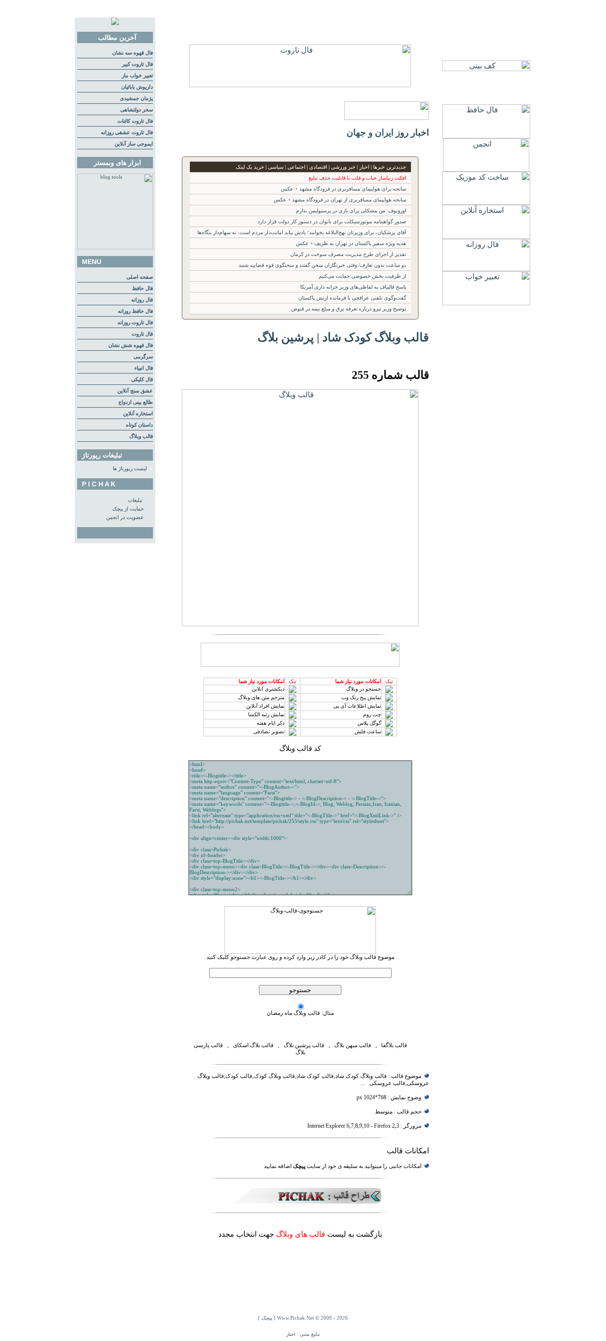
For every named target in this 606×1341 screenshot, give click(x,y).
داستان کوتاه (139, 425)
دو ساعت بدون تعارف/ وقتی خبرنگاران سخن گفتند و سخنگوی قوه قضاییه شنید (322, 265)
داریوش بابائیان (137, 87)
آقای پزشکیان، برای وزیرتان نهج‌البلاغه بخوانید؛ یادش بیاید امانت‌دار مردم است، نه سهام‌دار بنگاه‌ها (301, 232)
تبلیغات (135, 500)
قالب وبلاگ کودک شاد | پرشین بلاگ (343, 337)
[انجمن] (486, 169)
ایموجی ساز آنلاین (134, 143)
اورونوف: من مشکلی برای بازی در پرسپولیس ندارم (351, 210)
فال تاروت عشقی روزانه (127, 132)
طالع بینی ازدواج (135, 402)
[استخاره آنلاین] (486, 236)
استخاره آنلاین (138, 413)
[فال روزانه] (486, 269)
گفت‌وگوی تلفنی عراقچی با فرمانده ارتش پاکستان (352, 298)
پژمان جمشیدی (136, 98)
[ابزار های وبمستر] (115, 247)
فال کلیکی (142, 379)
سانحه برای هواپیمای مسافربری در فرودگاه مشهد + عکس (343, 189)
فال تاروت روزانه (135, 322)
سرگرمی (143, 356)
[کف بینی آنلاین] (486, 68)
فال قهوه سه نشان (132, 52)
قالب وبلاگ (141, 436)
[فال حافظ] (486, 136)
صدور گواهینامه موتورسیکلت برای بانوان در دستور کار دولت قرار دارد (332, 221)
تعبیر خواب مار (137, 75)
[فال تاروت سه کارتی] (300, 85)
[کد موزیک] (486, 202)
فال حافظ (142, 288)
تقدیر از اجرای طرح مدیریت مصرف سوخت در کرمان (348, 254)
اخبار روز (412, 132)
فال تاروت (142, 334)
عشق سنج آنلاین (135, 390)
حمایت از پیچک (128, 508)
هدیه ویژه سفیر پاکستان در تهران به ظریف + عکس (351, 243)
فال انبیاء (143, 368)
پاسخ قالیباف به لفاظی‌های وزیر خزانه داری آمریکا (353, 287)
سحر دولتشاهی (136, 109)
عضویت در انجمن (125, 517)
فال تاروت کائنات (135, 121)
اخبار (290, 1334)
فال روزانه (142, 299)
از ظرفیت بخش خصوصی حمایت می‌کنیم (362, 276)
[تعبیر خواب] (486, 303)
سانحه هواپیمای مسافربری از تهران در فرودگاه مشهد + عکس (340, 199)
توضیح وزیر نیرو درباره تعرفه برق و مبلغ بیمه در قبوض (348, 308)
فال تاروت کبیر (137, 64)
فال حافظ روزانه (135, 311)
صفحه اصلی (139, 277)
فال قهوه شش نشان (130, 345)
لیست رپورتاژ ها (130, 468)
